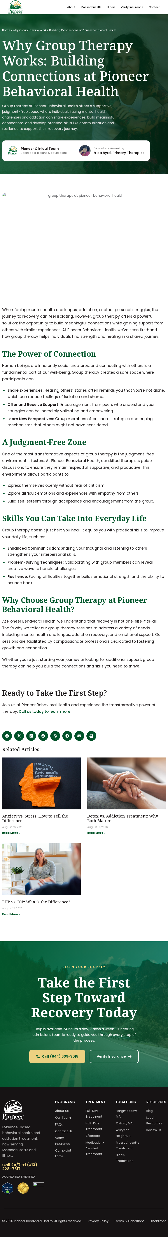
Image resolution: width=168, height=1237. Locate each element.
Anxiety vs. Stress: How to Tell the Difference (35, 818)
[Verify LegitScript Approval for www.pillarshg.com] (7, 1193)
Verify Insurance (132, 7)
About (71, 7)
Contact (154, 7)
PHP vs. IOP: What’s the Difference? (36, 901)
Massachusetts (91, 7)
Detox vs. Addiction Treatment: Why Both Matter (122, 818)
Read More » (11, 833)
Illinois (111, 7)
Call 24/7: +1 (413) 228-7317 (19, 1167)
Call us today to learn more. (45, 711)
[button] (7, 736)
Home (6, 30)
